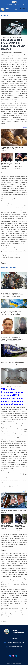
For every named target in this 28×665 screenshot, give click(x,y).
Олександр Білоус (16, 311)
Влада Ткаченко (17, 37)
